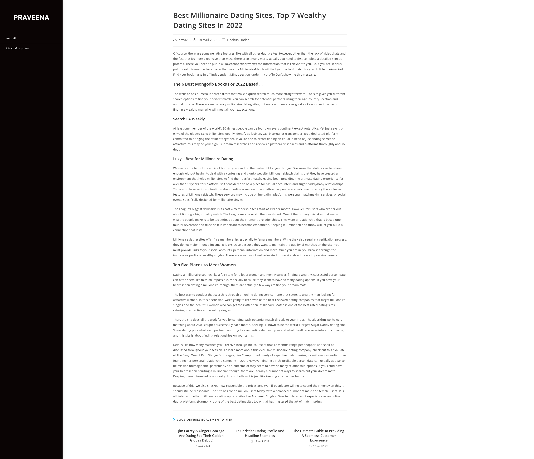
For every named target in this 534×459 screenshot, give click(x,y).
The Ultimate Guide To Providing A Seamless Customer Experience (318, 436)
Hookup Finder (238, 40)
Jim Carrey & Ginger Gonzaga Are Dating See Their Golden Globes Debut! (201, 436)
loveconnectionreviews (241, 64)
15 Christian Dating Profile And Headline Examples (260, 433)
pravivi (183, 40)
